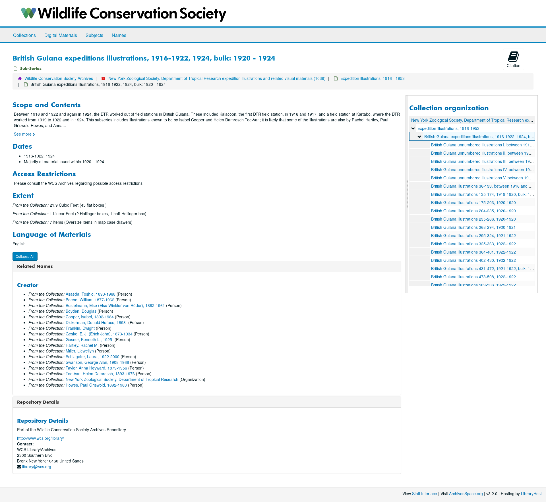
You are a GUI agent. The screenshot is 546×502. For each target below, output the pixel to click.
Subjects (94, 35)
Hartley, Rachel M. (82, 345)
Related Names (35, 266)
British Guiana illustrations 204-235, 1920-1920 (473, 210)
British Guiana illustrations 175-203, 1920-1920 (473, 202)
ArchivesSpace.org (466, 493)
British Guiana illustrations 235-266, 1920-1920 (473, 219)
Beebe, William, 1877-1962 (90, 299)
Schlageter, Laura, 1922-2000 (92, 356)
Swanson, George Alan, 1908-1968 (97, 362)
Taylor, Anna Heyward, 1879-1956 (96, 368)
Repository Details (38, 402)
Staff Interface (424, 493)
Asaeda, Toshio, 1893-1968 (90, 294)
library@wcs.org (36, 466)
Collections (24, 35)
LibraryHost (531, 493)
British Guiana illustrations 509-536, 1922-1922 (473, 285)
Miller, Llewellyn (80, 351)
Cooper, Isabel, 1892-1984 (90, 317)
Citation (513, 65)
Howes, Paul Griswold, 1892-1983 (96, 385)
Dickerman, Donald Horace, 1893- (96, 322)
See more (23, 134)
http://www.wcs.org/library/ (40, 438)
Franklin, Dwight (80, 328)
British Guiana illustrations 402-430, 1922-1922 (473, 260)
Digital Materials (60, 35)
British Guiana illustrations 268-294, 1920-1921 (473, 227)
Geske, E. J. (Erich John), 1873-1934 (99, 334)
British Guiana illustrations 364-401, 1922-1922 (473, 252)
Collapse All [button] (25, 256)
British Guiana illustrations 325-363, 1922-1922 (473, 243)
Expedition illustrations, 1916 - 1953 (372, 78)
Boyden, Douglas (81, 311)
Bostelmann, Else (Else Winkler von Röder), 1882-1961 (115, 305)
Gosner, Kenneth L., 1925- (89, 339)
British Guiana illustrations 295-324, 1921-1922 (473, 235)
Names (119, 35)
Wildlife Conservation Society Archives (58, 78)
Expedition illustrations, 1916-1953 (448, 128)
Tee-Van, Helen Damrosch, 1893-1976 (100, 373)
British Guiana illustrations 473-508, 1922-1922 (473, 276)
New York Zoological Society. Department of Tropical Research (122, 379)
